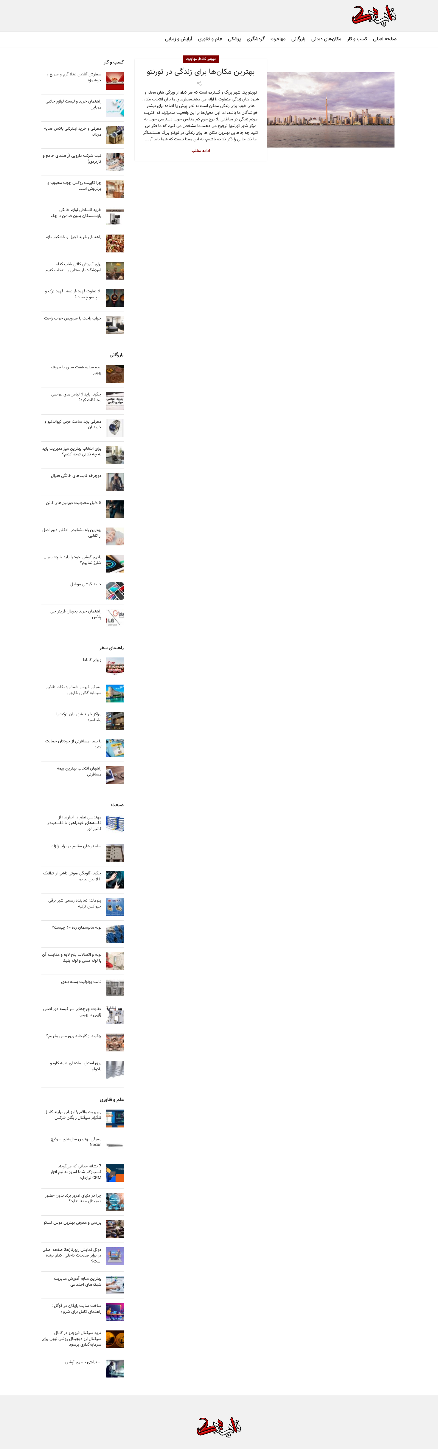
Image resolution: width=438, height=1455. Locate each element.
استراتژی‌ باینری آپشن (83, 1362)
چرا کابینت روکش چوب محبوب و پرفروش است (74, 186)
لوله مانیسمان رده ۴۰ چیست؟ (76, 928)
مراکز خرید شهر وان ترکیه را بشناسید (78, 717)
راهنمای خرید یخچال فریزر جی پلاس (75, 614)
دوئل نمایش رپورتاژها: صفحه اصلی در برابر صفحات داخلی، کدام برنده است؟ (72, 1256)
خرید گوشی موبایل (85, 584)
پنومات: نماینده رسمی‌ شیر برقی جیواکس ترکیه (74, 903)
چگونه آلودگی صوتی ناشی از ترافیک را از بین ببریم (72, 876)
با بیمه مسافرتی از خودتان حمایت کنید (73, 744)
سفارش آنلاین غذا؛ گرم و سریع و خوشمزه (74, 77)
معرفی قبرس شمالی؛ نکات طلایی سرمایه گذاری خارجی (73, 690)
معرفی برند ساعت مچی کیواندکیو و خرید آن (72, 424)
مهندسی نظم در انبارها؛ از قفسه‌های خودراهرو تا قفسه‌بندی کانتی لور (73, 823)
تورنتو (212, 59)
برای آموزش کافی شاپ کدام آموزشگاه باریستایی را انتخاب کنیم (73, 267)
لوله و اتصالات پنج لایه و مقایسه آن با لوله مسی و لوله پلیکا (71, 958)
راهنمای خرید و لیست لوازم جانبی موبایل (73, 104)
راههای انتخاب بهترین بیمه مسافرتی (79, 771)
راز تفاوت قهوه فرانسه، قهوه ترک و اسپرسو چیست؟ (73, 294)
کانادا (202, 59)
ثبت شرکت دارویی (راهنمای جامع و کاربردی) (72, 159)
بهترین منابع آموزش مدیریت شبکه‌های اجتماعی (77, 1282)
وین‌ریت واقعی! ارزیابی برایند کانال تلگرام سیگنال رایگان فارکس (72, 1115)
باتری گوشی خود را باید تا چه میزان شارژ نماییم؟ (72, 560)
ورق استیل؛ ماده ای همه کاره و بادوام (75, 1066)
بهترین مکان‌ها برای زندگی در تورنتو (201, 72)
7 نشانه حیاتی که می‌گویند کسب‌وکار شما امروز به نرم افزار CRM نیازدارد (75, 1172)
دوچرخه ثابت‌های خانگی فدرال (76, 476)
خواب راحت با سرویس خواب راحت (72, 318)
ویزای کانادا (92, 660)
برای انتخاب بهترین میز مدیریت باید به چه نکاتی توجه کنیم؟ (71, 452)
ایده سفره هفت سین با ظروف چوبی (76, 370)
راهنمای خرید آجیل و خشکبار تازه (73, 237)
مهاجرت (191, 59)
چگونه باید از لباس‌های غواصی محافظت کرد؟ (76, 397)
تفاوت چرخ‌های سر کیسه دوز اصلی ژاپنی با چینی (72, 1012)
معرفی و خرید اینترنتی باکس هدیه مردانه (72, 131)
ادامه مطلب (201, 151)
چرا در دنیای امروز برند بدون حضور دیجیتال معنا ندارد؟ (73, 1198)
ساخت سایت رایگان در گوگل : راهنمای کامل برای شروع (76, 1309)
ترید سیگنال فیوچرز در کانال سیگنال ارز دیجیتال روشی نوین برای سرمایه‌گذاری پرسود (71, 1339)
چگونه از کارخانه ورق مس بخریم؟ (73, 1036)
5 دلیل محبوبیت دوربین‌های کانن (73, 503)
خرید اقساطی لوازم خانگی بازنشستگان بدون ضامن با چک (76, 213)
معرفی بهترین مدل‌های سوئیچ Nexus (76, 1142)
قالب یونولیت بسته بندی (81, 982)
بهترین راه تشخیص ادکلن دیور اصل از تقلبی (71, 533)
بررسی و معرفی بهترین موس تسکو (72, 1223)
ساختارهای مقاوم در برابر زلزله (76, 846)
